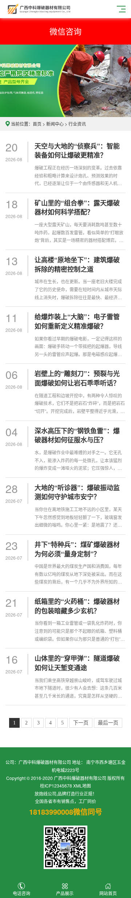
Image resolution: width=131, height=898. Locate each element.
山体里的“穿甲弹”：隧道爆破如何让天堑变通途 (77, 663)
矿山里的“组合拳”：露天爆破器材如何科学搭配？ (77, 208)
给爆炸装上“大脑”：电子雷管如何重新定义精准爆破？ (77, 321)
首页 (37, 124)
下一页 (80, 723)
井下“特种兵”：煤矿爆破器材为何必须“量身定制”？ (77, 549)
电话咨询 (21, 893)
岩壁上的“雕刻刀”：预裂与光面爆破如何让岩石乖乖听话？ (77, 378)
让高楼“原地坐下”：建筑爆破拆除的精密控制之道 (77, 264)
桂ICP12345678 (56, 785)
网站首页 (108, 893)
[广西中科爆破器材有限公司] (39, 8)
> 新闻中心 (52, 124)
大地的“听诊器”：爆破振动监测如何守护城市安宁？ (77, 492)
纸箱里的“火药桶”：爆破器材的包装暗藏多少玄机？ (77, 606)
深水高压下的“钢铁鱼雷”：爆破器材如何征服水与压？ (77, 435)
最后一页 (108, 723)
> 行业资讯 (75, 124)
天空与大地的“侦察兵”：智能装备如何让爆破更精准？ (77, 151)
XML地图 (82, 785)
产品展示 (65, 893)
